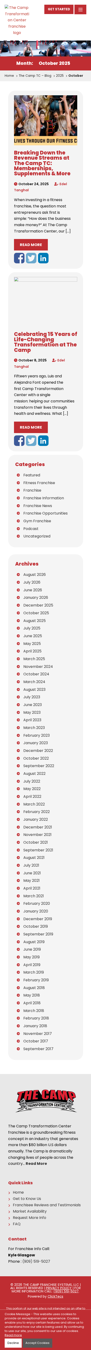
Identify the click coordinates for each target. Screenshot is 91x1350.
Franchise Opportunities (45, 513)
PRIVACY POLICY (59, 1288)
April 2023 (32, 720)
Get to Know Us (27, 1198)
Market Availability (30, 1211)
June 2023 (32, 704)
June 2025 (32, 636)
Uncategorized (36, 536)
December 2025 (38, 605)
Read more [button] (13, 1335)
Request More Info (29, 1217)
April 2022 (32, 796)
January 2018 (35, 1026)
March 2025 (34, 659)
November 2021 (37, 834)
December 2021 (37, 827)
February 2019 (36, 980)
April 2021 (31, 888)
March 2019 (33, 972)
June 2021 (32, 873)
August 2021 (34, 857)
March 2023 (34, 727)
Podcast (30, 528)
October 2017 (35, 1041)
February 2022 (36, 811)
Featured (31, 475)
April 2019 (31, 964)
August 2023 (34, 689)
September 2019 (38, 934)
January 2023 (35, 743)
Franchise (32, 490)
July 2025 (31, 628)
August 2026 (34, 574)
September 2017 (38, 1049)
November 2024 (38, 666)
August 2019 (34, 942)
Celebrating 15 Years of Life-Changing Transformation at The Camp (45, 341)
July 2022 (31, 781)
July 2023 (31, 697)
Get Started (59, 9)
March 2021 (33, 896)
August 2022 (34, 773)
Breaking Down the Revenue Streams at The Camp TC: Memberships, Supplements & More (42, 163)
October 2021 (35, 842)
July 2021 (31, 865)
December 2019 (37, 919)
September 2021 (38, 850)
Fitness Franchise (39, 483)
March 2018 (33, 1010)
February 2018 (36, 1018)
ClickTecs (55, 1296)
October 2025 (36, 613)
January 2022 (35, 819)
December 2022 (38, 750)
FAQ (17, 1224)
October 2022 (36, 758)
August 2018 (34, 987)
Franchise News (37, 505)
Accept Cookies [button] (37, 1343)
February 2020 (36, 903)
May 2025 (32, 643)
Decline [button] (13, 1343)
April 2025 (32, 651)
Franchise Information (43, 498)
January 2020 (35, 911)
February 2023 (36, 735)
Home (18, 1192)
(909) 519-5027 (36, 1261)
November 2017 (37, 1033)
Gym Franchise (37, 521)
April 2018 (32, 1003)
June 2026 (32, 590)
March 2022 (34, 804)
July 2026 (31, 582)
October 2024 (36, 674)
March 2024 (34, 681)
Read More (31, 244)
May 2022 (32, 788)
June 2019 (32, 949)
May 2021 (31, 880)
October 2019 (35, 926)
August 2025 (34, 620)
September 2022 (38, 766)
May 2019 (31, 957)
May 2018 (31, 995)
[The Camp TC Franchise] (17, 20)
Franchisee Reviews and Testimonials (47, 1205)
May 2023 (32, 712)
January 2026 (35, 597)
